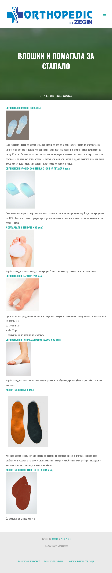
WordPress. (66, 538)
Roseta (54, 538)
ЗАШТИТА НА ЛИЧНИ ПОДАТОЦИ (81, 561)
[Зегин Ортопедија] (49, 15)
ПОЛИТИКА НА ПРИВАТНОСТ (29, 561)
